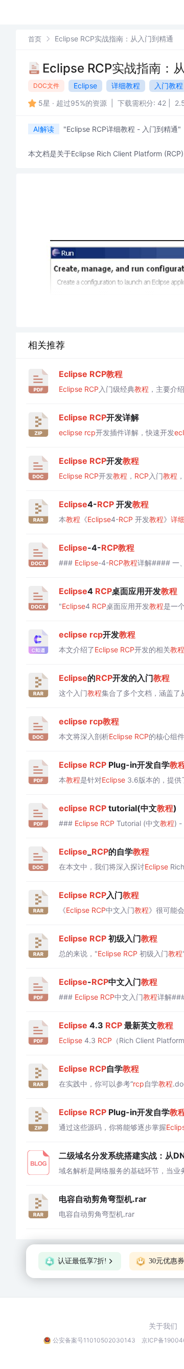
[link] (34, 38)
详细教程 (125, 85)
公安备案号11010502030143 (94, 1340)
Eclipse (85, 85)
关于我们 (163, 1326)
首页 (34, 39)
